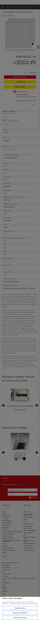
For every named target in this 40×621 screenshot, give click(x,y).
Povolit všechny (20, 608)
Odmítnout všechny (20, 617)
